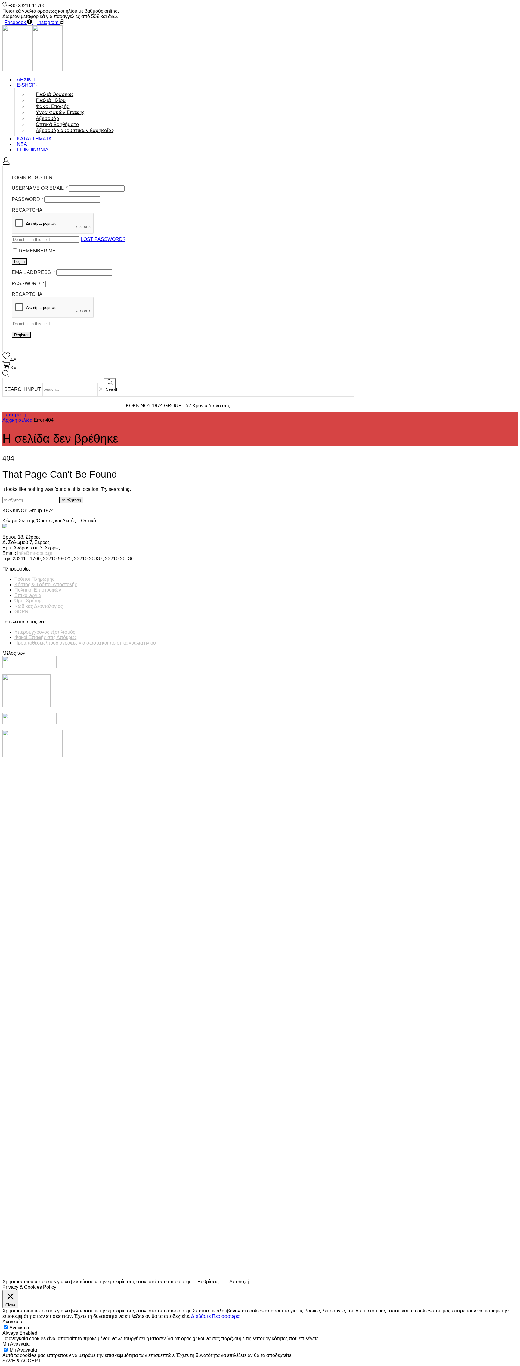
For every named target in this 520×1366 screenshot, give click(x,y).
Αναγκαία (19, 1327)
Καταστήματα (34, 138)
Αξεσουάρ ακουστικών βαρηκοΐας (75, 130)
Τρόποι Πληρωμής (34, 579)
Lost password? (103, 239)
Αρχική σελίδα (17, 420)
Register (21, 335)
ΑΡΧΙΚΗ (26, 79)
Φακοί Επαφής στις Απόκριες (45, 637)
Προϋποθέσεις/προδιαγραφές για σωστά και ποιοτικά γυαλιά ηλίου (85, 642)
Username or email (40, 188)
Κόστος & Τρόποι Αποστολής (45, 584)
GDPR (21, 611)
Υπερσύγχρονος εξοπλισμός (44, 632)
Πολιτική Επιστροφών (37, 589)
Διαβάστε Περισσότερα (215, 1316)
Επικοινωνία (32, 149)
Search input (22, 389)
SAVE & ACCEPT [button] (21, 1360)
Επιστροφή (14, 414)
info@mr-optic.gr (34, 553)
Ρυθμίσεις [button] (208, 1281)
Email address (33, 272)
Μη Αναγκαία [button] (16, 1343)
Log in (19, 261)
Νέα (22, 144)
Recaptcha (27, 210)
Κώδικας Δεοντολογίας (38, 606)
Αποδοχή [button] (239, 1281)
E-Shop (26, 85)
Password (27, 199)
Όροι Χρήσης (28, 600)
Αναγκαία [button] (12, 1321)
